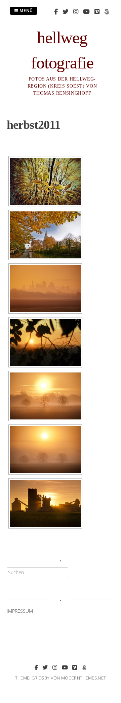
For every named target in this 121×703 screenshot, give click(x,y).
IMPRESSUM (20, 611)
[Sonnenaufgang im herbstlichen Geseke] (45, 234)
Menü (25, 10)
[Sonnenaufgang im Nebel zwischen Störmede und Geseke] (45, 395)
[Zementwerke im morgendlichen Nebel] (45, 288)
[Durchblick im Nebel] (45, 342)
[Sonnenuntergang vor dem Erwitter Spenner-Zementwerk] (45, 503)
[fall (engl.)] (45, 181)
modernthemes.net (83, 678)
